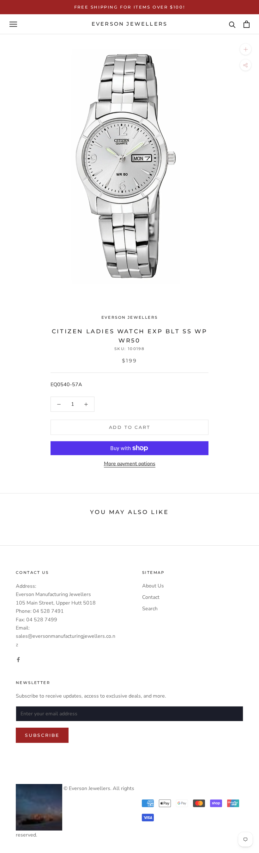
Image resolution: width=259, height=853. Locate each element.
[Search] (232, 24)
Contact (151, 597)
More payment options (129, 463)
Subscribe (42, 735)
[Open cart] (247, 24)
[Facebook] (18, 659)
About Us (153, 585)
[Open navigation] (13, 24)
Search (150, 608)
